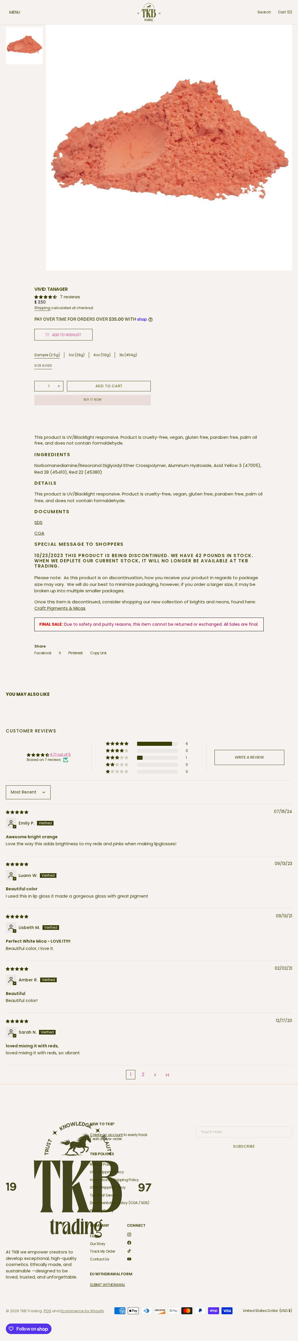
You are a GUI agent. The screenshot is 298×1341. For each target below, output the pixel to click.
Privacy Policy (101, 1210)
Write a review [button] (249, 757)
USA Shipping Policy (107, 1171)
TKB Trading (31, 1310)
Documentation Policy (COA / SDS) (119, 1202)
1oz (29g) (77, 355)
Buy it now (93, 400)
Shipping (42, 307)
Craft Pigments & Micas (60, 608)
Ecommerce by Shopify (82, 1310)
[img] (17, 812)
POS (47, 1310)
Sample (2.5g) (47, 355)
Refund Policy (101, 1164)
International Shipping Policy (114, 1179)
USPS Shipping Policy (108, 1187)
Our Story (97, 1243)
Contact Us (99, 1259)
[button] (8, 12)
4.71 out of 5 (60, 754)
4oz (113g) (102, 355)
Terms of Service (104, 1195)
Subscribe (244, 1146)
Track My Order (102, 1251)
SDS (38, 522)
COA (39, 533)
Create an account (106, 1134)
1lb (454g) (128, 355)
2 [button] (143, 1074)
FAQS (94, 1236)
